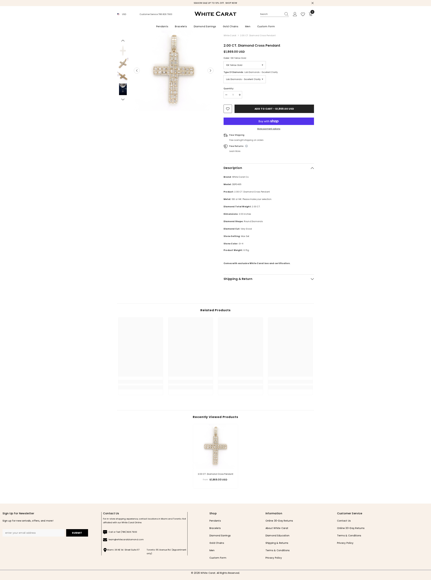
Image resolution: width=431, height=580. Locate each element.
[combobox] (271, 14)
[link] (140, 382)
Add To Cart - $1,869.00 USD (274, 108)
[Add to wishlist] (228, 109)
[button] (137, 70)
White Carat (230, 35)
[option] (234, 3)
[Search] (274, 14)
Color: (235, 58)
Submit (77, 533)
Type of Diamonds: (251, 72)
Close (312, 3)
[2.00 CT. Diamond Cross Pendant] (215, 446)
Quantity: (229, 88)
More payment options (268, 128)
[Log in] (295, 14)
